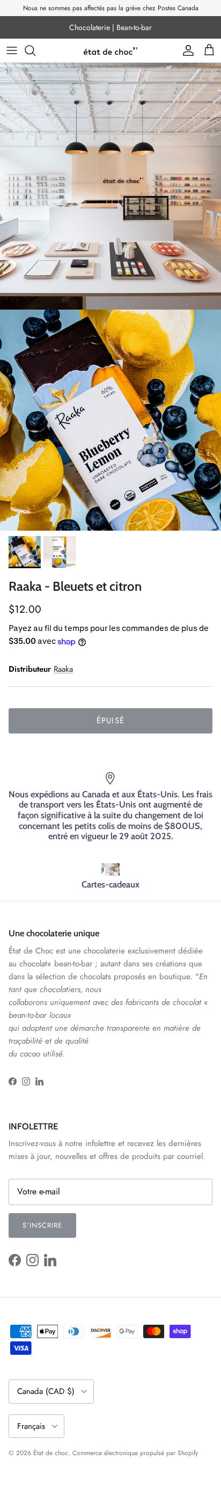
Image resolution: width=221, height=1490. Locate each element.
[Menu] (12, 50)
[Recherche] (35, 50)
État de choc (50, 1453)
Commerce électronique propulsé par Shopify (135, 1453)
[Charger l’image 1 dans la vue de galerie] (110, 420)
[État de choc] (110, 51)
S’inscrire (42, 1225)
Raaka (63, 669)
